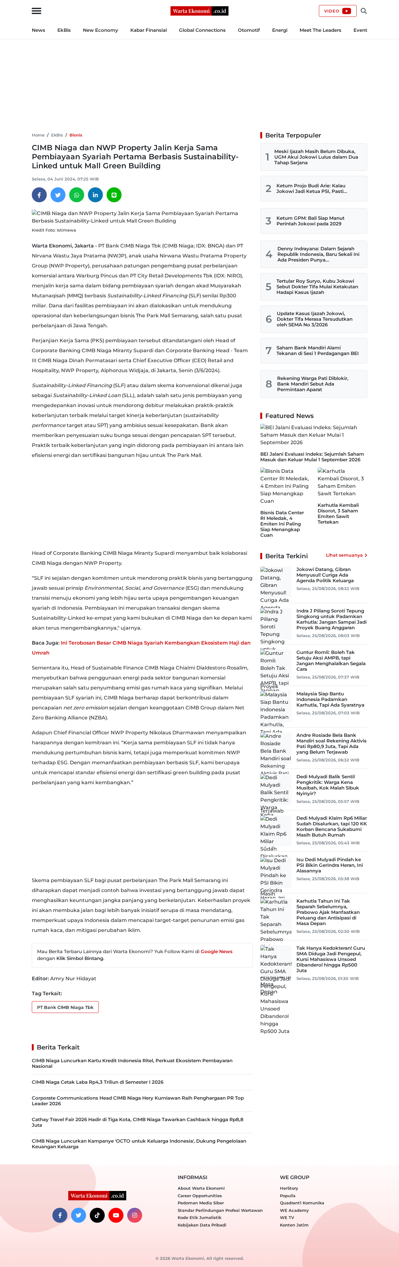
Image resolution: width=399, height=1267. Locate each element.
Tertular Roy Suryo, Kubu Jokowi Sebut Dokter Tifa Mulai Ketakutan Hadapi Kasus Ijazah (317, 286)
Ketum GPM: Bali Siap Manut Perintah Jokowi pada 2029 (310, 221)
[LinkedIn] (95, 194)
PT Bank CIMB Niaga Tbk (65, 1007)
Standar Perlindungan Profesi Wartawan (220, 1210)
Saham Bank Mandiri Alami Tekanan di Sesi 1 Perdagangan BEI (317, 350)
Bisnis (76, 134)
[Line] (114, 194)
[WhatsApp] (76, 194)
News (38, 30)
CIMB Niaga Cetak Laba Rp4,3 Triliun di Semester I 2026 (97, 1082)
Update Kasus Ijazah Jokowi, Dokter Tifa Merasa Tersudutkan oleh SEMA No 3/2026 (315, 319)
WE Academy (294, 1210)
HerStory (289, 1188)
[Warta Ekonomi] (199, 10)
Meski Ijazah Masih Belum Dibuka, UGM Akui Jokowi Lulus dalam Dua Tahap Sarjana (316, 157)
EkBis (64, 30)
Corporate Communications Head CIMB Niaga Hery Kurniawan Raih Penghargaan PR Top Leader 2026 (138, 1100)
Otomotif (249, 30)
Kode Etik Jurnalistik (199, 1217)
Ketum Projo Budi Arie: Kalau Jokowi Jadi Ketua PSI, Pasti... (311, 188)
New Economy (100, 30)
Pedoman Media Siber (201, 1202)
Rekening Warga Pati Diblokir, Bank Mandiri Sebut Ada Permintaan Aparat (313, 383)
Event (360, 30)
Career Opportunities (200, 1195)
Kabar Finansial (148, 30)
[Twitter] (57, 194)
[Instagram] (134, 1215)
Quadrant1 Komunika (302, 1202)
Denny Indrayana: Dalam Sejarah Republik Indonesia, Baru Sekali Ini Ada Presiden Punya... (318, 254)
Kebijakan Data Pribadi (202, 1224)
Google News (217, 951)
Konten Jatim (294, 1224)
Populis (288, 1195)
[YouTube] (115, 1215)
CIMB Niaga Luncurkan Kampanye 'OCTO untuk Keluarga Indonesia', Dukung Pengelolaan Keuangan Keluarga (139, 1143)
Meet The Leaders (320, 30)
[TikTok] (97, 1215)
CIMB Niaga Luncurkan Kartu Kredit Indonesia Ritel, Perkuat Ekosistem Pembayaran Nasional (132, 1063)
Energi (279, 30)
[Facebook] (39, 194)
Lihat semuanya (344, 555)
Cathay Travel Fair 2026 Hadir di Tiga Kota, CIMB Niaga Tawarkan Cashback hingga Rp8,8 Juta (137, 1122)
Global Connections (202, 30)
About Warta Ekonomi (201, 1188)
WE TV (287, 1217)
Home (38, 134)
